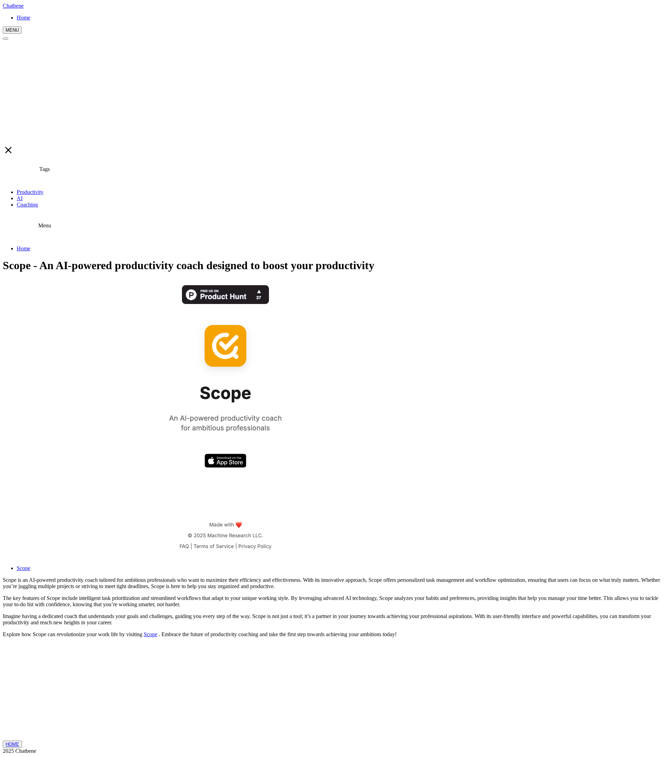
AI (20, 198)
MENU (12, 30)
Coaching (27, 205)
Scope (23, 568)
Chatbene (13, 6)
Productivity (30, 192)
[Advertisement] (334, 92)
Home (23, 248)
